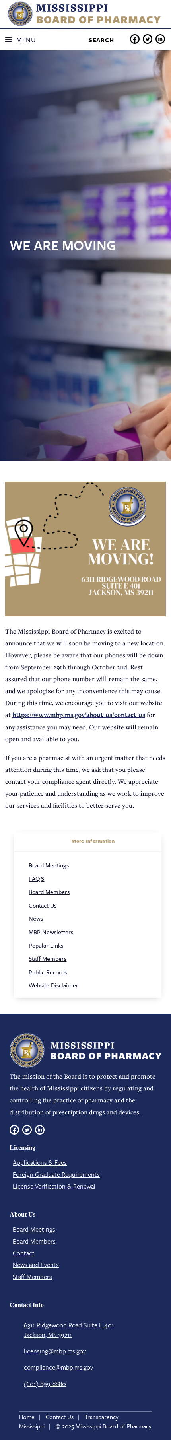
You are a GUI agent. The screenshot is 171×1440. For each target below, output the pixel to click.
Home (27, 1416)
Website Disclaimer (53, 985)
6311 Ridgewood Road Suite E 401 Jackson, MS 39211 (69, 1329)
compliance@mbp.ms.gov (58, 1367)
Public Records (48, 972)
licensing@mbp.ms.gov (55, 1351)
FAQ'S (36, 878)
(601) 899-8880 (45, 1383)
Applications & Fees (40, 1162)
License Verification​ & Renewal (54, 1186)
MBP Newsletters (51, 931)
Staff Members (47, 958)
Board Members (49, 891)
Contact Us (42, 905)
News (36, 918)
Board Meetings (49, 865)
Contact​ (24, 1253)
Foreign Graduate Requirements (56, 1174)
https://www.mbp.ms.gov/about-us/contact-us (78, 714)
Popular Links (46, 945)
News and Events (36, 1264)
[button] (22, 39)
